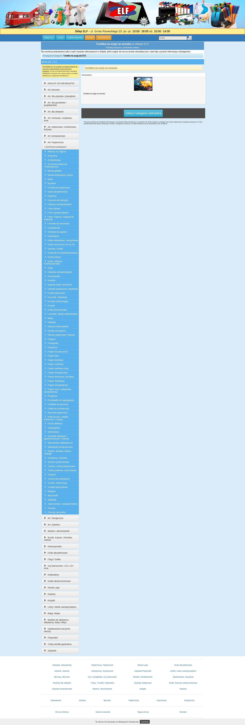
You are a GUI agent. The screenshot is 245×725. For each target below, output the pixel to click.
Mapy (50, 318)
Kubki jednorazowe (57, 310)
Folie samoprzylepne (58, 212)
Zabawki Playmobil (142, 671)
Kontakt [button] (90, 37)
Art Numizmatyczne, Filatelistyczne (56, 165)
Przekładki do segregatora (61, 400)
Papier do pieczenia (58, 351)
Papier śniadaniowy (58, 372)
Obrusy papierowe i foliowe (61, 335)
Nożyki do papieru (57, 331)
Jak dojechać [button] (104, 37)
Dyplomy (52, 196)
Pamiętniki (53, 343)
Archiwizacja (54, 160)
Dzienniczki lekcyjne (58, 200)
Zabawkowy (56, 700)
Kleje (50, 268)
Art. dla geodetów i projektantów (55, 103)
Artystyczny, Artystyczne (102, 671)
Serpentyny (53, 432)
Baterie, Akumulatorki (102, 689)
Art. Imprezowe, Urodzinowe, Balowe (60, 128)
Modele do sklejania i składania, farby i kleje (56, 621)
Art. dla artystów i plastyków (61, 96)
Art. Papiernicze (56, 142)
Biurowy (107, 700)
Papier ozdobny (56, 364)
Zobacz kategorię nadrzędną (143, 113)
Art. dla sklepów (56, 111)
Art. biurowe (54, 90)
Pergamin (52, 396)
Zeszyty (51, 508)
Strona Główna (62, 712)
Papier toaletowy (56, 381)
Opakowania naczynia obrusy (57, 630)
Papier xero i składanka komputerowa (57, 390)
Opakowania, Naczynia (183, 677)
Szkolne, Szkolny (61, 671)
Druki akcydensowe (57, 192)
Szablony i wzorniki (57, 458)
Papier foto (53, 356)
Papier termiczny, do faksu (61, 377)
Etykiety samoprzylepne (60, 204)
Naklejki (52, 322)
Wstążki (52, 491)
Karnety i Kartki (55, 249)
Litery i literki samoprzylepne (62, 607)
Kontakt (183, 712)
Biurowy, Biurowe (62, 677)
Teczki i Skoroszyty (57, 483)
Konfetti (51, 280)
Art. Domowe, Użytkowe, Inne (58, 119)
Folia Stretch (54, 208)
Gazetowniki (54, 228)
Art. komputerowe (56, 136)
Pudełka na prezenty (58, 404)
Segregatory (54, 428)
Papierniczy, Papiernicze (102, 665)
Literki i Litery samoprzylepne (183, 671)
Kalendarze (53, 236)
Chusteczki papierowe (59, 187)
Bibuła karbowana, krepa (60, 175)
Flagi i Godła (54, 559)
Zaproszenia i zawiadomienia (62, 504)
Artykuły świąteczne (143, 683)
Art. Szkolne (54, 524)
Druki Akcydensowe (183, 665)
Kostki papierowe (56, 293)
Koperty (51, 594)
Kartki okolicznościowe (59, 581)
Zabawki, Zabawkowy (62, 665)
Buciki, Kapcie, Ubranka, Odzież (58, 538)
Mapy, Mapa (54, 613)
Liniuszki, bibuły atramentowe (62, 314)
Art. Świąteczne (55, 518)
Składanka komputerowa (60, 447)
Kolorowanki (54, 276)
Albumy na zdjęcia (57, 151)
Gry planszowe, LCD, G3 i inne (59, 567)
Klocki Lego (54, 587)
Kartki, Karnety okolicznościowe (183, 683)
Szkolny (82, 700)
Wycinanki (53, 495)
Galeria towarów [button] (75, 37)
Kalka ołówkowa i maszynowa (63, 240)
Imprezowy (161, 700)
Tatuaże (52, 474)
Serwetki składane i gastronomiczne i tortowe (56, 437)
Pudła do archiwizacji (58, 408)
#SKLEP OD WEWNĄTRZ (61, 83)
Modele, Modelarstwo (142, 677)
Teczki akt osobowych (59, 479)
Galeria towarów (103, 712)
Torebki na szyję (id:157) (74, 55)
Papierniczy (134, 700)
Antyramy (52, 156)
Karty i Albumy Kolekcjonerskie (53, 262)
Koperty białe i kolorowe (60, 284)
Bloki (50, 179)
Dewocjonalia (55, 546)
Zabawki (52, 650)
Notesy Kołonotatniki (58, 326)
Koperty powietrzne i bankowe (63, 289)
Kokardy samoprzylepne (60, 272)
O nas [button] (60, 37)
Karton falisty (54, 257)
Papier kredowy (55, 360)
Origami (52, 339)
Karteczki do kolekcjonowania (63, 253)
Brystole (52, 183)
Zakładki (52, 500)
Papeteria (52, 347)
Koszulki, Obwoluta (57, 297)
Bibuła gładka (55, 171)
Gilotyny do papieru (57, 232)
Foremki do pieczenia (58, 223)
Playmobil (53, 637)
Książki (51, 305)
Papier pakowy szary (58, 368)
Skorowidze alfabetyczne (60, 443)
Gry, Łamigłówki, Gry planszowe (102, 677)
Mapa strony (143, 712)
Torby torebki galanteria (59, 644)
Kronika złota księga (58, 301)
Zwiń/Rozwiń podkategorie (55, 147)
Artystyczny (189, 700)
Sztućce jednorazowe (58, 462)
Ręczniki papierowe (58, 412)
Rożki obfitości (55, 423)
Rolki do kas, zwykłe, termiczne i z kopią (56, 418)
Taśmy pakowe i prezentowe (62, 470)
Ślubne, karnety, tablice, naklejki (58, 452)
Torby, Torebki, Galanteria (102, 683)
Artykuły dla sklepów (62, 683)
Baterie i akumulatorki (58, 531)
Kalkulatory (53, 575)
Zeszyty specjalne (57, 512)
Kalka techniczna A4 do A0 (61, 244)
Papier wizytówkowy (58, 385)
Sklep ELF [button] (48, 37)
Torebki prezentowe (58, 487)
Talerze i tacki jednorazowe (61, 466)
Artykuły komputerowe (62, 689)
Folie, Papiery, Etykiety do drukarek (59, 218)
